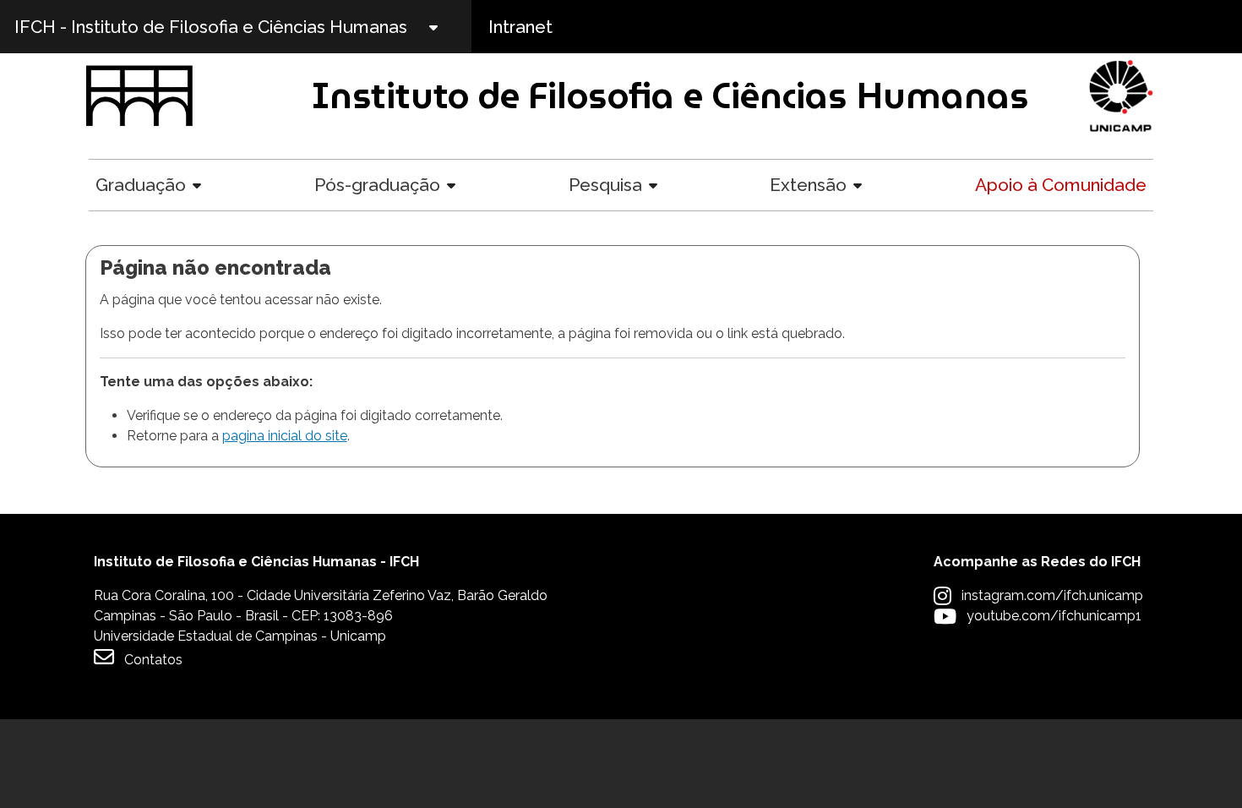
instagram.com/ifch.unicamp (1052, 595)
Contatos (153, 660)
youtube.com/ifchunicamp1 (1054, 616)
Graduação (140, 184)
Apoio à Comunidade (1061, 184)
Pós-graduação (377, 184)
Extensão (808, 184)
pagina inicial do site (284, 436)
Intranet (520, 26)
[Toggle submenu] (447, 26)
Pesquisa (605, 184)
